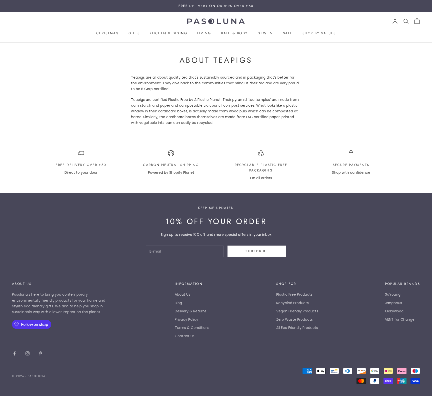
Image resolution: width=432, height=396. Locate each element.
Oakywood (394, 311)
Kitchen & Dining (168, 33)
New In (265, 33)
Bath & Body (234, 33)
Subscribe (257, 251)
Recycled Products (292, 302)
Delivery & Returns (190, 311)
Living (204, 33)
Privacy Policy (186, 319)
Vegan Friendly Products (297, 311)
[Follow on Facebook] (14, 353)
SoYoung (392, 294)
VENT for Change (399, 319)
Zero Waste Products (294, 319)
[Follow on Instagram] (27, 353)
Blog (178, 302)
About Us (182, 294)
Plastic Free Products (294, 294)
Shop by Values (319, 33)
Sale (288, 33)
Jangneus (393, 302)
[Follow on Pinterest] (40, 353)
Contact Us (184, 335)
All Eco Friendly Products (297, 327)
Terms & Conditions (192, 327)
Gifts (134, 33)
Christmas (107, 33)
